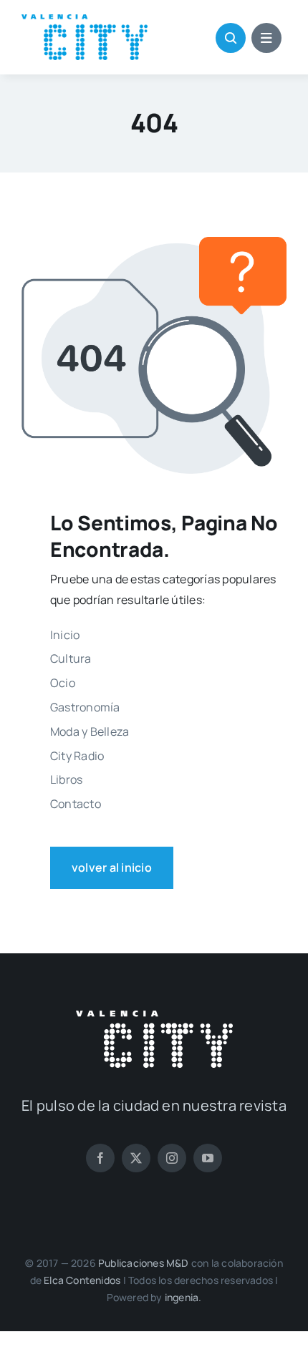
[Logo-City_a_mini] (84, 20)
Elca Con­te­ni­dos (82, 1280)
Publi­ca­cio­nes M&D (143, 1263)
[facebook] (100, 1158)
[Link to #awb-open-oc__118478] (231, 38)
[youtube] (207, 1158)
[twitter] (136, 1158)
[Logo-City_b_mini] (154, 1016)
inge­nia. (183, 1297)
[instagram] (172, 1158)
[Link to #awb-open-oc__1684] (266, 38)
